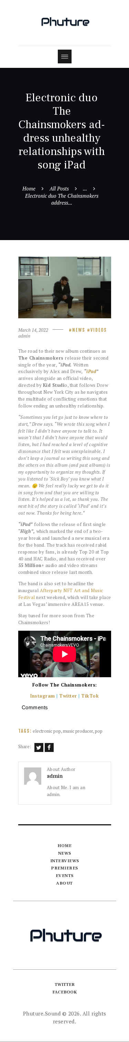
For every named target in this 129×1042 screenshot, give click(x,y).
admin (24, 336)
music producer (78, 731)
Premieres (64, 868)
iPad (91, 371)
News (78, 330)
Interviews (64, 861)
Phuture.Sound (42, 1013)
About (64, 883)
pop (99, 731)
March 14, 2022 (33, 330)
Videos (98, 330)
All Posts (59, 188)
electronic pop (47, 731)
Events (65, 875)
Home (28, 188)
